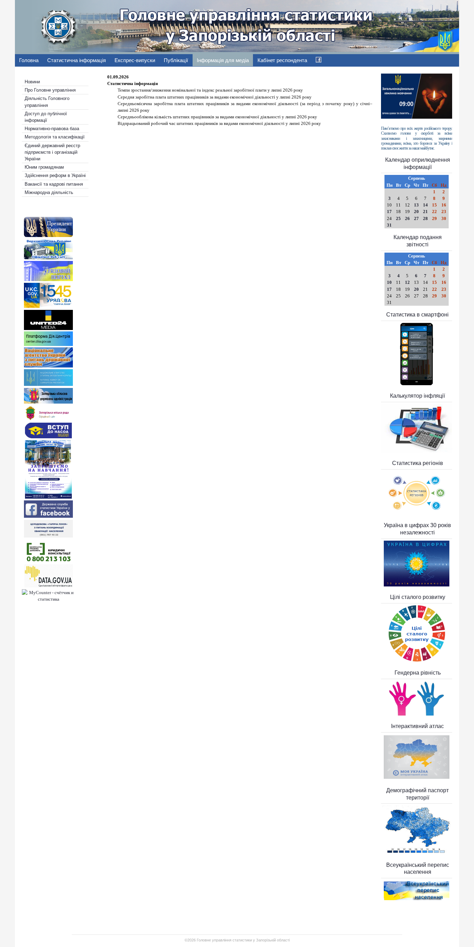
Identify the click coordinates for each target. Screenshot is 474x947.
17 (389, 211)
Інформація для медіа (223, 60)
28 (425, 218)
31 (389, 225)
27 (416, 218)
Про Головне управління (50, 90)
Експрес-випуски (135, 60)
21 (425, 211)
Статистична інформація (76, 60)
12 (407, 282)
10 (389, 282)
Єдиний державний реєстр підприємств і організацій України (52, 152)
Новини (32, 81)
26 (407, 218)
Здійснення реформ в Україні (55, 175)
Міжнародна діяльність (49, 192)
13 (416, 205)
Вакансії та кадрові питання (54, 184)
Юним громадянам (44, 167)
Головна (29, 60)
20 (416, 211)
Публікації (176, 60)
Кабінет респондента (282, 60)
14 (425, 205)
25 (398, 218)
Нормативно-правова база (52, 128)
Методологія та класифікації (55, 136)
